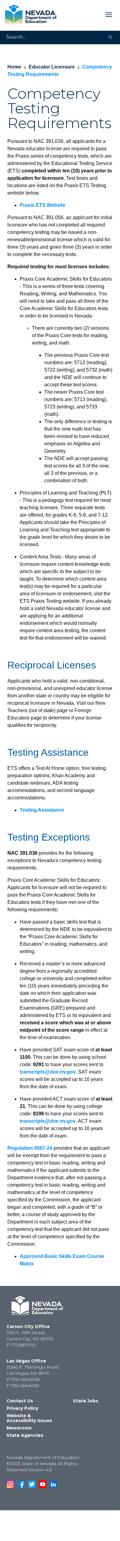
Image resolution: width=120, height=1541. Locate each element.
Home (14, 66)
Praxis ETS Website (43, 205)
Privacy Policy (22, 1408)
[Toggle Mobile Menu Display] (87, 14)
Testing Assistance (42, 810)
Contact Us (19, 1401)
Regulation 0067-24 (29, 1148)
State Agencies (24, 1435)
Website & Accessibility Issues (29, 1418)
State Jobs (85, 1401)
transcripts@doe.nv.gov (48, 1071)
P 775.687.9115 (20, 1345)
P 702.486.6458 (23, 1379)
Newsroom (19, 1428)
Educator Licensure (52, 66)
